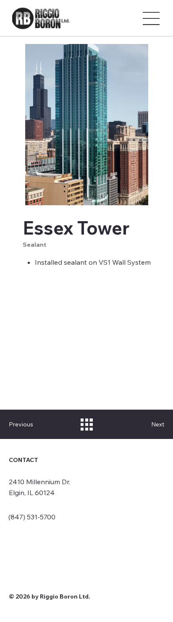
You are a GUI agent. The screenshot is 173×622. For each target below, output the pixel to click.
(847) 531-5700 (31, 517)
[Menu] (151, 18)
